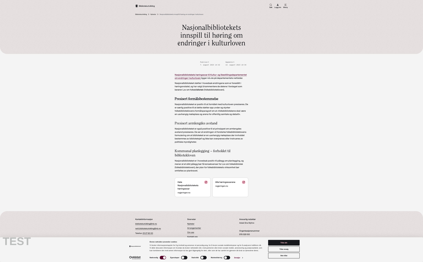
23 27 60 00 (148, 233)
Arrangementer (194, 228)
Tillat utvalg (283, 249)
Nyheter (190, 224)
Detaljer (237, 258)
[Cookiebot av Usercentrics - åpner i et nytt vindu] (135, 257)
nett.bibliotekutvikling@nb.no (148, 228)
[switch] (184, 257)
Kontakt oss (192, 236)
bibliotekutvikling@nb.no (146, 224)
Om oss (190, 232)
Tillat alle (283, 243)
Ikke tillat (283, 255)
